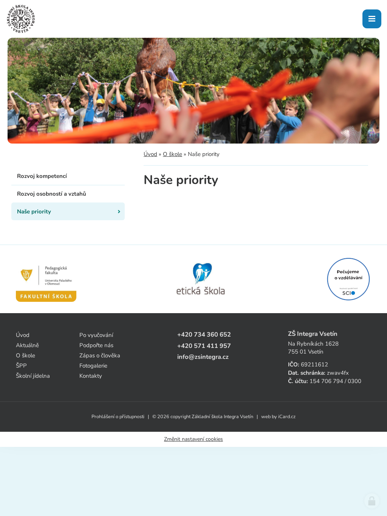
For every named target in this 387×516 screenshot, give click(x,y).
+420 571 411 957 (204, 345)
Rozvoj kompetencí (42, 176)
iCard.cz (287, 416)
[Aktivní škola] (348, 279)
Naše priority (34, 211)
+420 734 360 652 (204, 334)
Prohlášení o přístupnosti (117, 416)
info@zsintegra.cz (203, 356)
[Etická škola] (201, 279)
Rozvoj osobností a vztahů (51, 194)
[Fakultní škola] (46, 279)
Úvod (150, 154)
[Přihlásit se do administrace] (371, 500)
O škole (172, 154)
